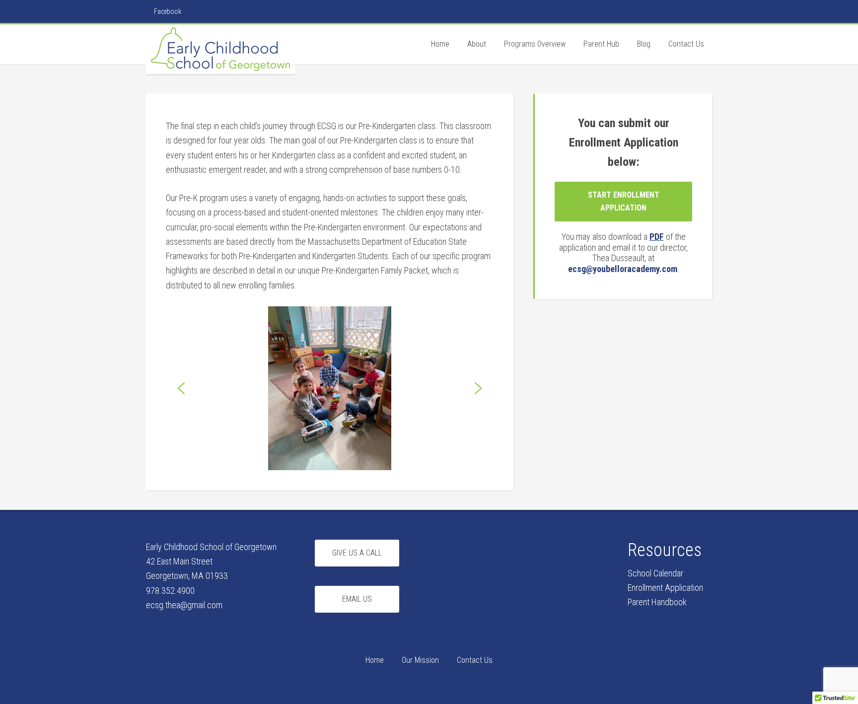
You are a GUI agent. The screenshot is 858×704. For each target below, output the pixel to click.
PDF (656, 236)
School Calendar (655, 573)
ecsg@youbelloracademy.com (622, 269)
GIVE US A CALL (357, 553)
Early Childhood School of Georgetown (220, 49)
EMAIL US (357, 599)
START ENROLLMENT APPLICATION (623, 201)
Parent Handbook (657, 602)
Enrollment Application (665, 587)
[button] (181, 388)
